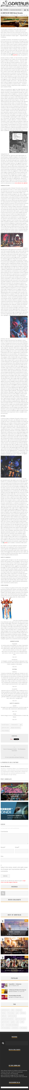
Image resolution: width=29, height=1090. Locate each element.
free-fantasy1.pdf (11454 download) (9, 1073)
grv (17, 1022)
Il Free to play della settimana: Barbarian (14, 757)
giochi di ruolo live (20, 1019)
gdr (21, 724)
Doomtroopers (5, 724)
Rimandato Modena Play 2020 (15, 995)
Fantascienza (14, 724)
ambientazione (5, 1010)
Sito (2, 856)
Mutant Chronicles (15, 727)
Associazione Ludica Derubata (15, 9)
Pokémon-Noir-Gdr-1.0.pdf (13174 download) (12, 1072)
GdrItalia (23, 1013)
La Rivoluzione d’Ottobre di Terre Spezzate (17, 989)
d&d (13, 1010)
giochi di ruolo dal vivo (7, 1019)
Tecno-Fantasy (5, 730)
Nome (3, 847)
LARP (22, 1022)
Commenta (4, 831)
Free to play (11, 1013)
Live (3, 1024)
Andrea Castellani (13, 991)
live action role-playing (12, 1024)
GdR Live (4, 1016)
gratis (12, 1022)
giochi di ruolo (5, 727)
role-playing (23, 1027)
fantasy (3, 1013)
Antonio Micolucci (5, 15)
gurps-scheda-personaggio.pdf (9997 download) (12, 1075)
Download (18, 1010)
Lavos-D (11, 997)
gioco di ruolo (5, 1022)
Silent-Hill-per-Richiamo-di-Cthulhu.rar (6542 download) (14, 1070)
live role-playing (6, 1027)
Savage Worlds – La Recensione (15, 984)
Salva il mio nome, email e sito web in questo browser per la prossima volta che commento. (14, 869)
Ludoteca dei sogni (24, 15)
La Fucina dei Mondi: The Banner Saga (14, 815)
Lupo (10, 817)
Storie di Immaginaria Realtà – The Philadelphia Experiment (14, 749)
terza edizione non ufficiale (21, 183)
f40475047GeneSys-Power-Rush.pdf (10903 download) (14, 1076)
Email (17, 847)
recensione (15, 1027)
